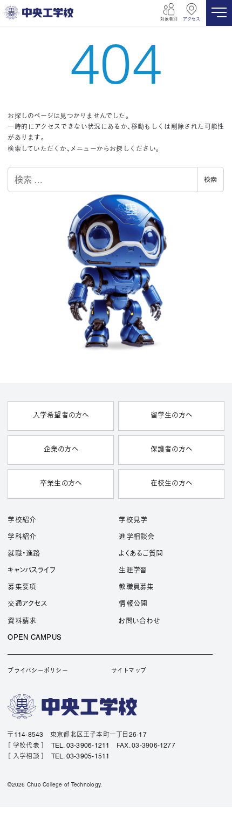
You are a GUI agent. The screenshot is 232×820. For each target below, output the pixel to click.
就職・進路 (24, 554)
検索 (210, 179)
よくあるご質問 (141, 554)
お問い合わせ (139, 621)
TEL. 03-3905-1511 (80, 757)
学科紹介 (22, 537)
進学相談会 (136, 537)
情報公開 (133, 604)
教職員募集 (136, 587)
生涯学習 (133, 570)
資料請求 (22, 621)
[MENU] (219, 13)
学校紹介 (22, 520)
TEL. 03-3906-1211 (80, 746)
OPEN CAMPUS (35, 638)
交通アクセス (27, 604)
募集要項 (22, 587)
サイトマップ (128, 671)
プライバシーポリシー (37, 671)
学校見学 (133, 520)
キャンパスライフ (32, 570)
